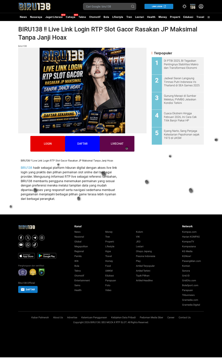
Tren (129, 16)
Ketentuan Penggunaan (94, 317)
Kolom (139, 231)
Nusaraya (36, 16)
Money (163, 16)
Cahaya (70, 16)
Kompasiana (189, 246)
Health (151, 16)
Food (108, 265)
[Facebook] (21, 237)
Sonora (186, 270)
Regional (79, 251)
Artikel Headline (144, 280)
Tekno (82, 16)
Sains (77, 285)
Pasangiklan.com (191, 261)
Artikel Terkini (143, 270)
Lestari (140, 18)
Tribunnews (188, 295)
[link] (192, 6)
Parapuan (110, 280)
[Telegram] (35, 237)
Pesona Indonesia (145, 256)
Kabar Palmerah (40, 317)
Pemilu (78, 256)
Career (170, 317)
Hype (108, 251)
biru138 (22, 46)
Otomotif (94, 16)
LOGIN (48, 143)
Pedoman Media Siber (151, 317)
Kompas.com (189, 231)
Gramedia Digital (191, 304)
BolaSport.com (190, 285)
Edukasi (188, 16)
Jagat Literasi (54, 16)
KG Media (187, 251)
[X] (28, 237)
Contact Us (185, 317)
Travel (200, 16)
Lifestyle (117, 16)
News (23, 16)
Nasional (79, 236)
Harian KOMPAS (191, 236)
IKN (76, 261)
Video (108, 290)
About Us (58, 317)
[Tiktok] (35, 244)
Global (77, 241)
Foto (107, 285)
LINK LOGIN (157, 6)
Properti (175, 16)
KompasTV (188, 241)
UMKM (109, 270)
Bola (106, 16)
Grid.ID (186, 275)
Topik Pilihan (143, 275)
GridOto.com (189, 280)
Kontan (186, 265)
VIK (138, 236)
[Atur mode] (184, 6)
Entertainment (82, 280)
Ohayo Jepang (144, 251)
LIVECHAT (117, 143)
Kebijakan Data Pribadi (123, 317)
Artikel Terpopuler (145, 265)
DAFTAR (82, 143)
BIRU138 (26, 167)
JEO (138, 241)
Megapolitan (81, 246)
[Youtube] (21, 244)
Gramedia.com (190, 299)
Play (138, 261)
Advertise (72, 317)
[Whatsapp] (28, 244)
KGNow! (186, 256)
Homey (109, 261)
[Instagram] (42, 237)
